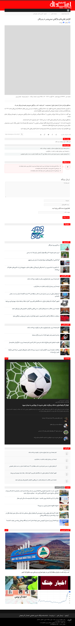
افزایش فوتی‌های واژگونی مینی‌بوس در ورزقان (54, 19)
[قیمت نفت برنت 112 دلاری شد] (54, 597)
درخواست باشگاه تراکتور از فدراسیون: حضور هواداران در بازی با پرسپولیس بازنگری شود (36, 316)
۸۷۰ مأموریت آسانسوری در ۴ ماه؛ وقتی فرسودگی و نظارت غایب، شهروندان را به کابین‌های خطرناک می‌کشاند (33, 268)
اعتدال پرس (18, 97)
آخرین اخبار (40, 14)
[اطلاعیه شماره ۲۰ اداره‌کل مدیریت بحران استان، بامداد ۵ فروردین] (54, 583)
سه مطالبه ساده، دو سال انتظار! (56, 424)
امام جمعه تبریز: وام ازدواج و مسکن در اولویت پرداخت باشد (54, 148)
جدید (62, 487)
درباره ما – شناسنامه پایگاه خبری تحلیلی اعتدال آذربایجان (37, 615)
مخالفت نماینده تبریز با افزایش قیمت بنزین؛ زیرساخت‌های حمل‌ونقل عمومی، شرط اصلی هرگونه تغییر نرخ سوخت (33, 351)
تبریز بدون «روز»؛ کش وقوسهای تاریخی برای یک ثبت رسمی (43, 252)
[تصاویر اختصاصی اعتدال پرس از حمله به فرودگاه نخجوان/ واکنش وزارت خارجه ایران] (21, 597)
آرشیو (6, 358)
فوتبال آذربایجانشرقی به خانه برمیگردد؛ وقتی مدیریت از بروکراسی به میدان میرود (45, 405)
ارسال (66, 22)
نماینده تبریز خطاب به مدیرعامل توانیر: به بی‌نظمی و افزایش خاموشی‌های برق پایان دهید (35, 308)
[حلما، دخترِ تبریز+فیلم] (21, 583)
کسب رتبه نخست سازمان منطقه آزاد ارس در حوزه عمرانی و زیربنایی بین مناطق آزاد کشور (45, 572)
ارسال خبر (60, 615)
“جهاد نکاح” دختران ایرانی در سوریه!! (48, 506)
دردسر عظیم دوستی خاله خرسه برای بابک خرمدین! (52, 418)
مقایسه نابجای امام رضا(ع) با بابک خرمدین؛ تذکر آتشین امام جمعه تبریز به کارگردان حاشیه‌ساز (34, 342)
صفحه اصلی (54, 14)
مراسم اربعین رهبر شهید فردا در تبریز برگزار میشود (45, 335)
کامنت (57, 487)
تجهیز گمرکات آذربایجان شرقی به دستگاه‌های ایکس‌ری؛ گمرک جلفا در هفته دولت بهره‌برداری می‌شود (32, 301)
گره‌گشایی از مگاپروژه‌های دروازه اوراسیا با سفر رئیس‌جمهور (43, 260)
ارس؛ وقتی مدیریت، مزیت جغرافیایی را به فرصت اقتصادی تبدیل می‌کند (48, 437)
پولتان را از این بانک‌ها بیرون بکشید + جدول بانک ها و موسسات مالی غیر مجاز (38, 498)
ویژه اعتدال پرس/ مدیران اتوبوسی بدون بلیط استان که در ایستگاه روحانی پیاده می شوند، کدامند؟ (32, 520)
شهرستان (35, 14)
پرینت (61, 22)
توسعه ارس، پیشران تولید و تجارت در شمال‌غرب (57, 151)
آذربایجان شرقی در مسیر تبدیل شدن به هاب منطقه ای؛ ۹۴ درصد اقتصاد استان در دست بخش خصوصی (44, 154)
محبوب (68, 487)
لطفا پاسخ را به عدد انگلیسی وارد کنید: (61, 208)
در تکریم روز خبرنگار (53, 245)
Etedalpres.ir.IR (54, 624)
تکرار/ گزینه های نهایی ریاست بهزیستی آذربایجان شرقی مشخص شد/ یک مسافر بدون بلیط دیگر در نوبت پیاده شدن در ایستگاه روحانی (32, 514)
